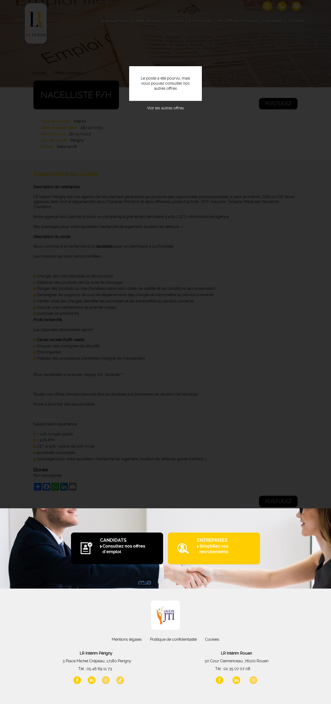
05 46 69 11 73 (99, 668)
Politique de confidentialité (173, 639)
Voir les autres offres (165, 108)
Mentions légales (127, 639)
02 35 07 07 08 (236, 668)
